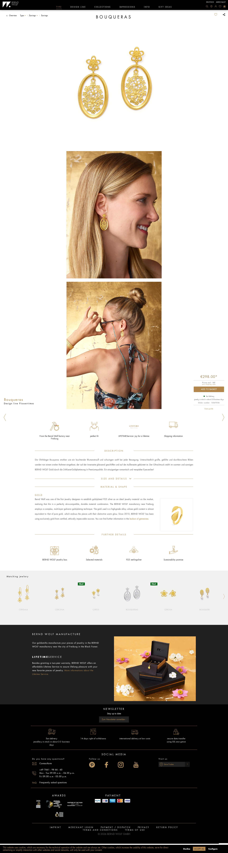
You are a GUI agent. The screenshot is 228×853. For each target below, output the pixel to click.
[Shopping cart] (224, 6)
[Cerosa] (168, 593)
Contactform (45, 763)
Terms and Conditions (100, 830)
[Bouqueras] (132, 593)
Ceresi (96, 610)
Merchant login (81, 827)
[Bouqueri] (204, 593)
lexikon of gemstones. (139, 519)
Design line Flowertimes (19, 404)
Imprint (55, 827)
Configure (213, 849)
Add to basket (209, 389)
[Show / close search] (207, 6)
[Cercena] (59, 593)
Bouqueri (205, 610)
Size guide (209, 409)
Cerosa (168, 610)
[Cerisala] (23, 593)
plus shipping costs (209, 384)
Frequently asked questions (53, 783)
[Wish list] (220, 6)
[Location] (211, 6)
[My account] (216, 6)
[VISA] (127, 801)
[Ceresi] (95, 593)
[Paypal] (97, 801)
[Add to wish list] (217, 14)
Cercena (59, 610)
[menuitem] (207, 6)
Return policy (167, 827)
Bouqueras (132, 610)
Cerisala (23, 610)
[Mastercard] (120, 801)
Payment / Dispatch (116, 827)
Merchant (221, 2)
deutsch (210, 2)
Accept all (199, 849)
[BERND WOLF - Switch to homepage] (11, 4)
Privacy (143, 827)
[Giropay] (105, 801)
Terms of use (135, 830)
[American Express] (112, 801)
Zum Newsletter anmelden (114, 719)
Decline (186, 849)
